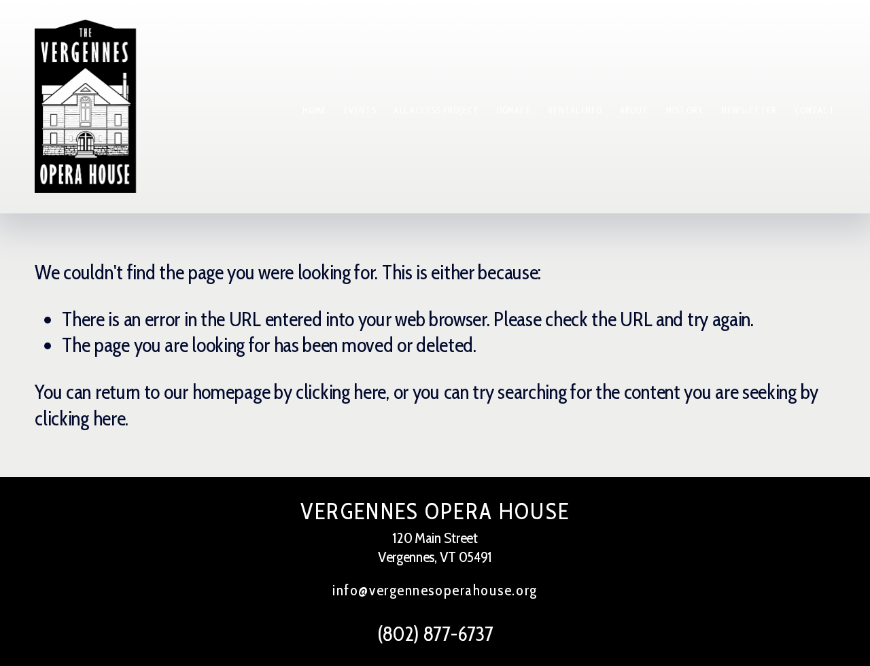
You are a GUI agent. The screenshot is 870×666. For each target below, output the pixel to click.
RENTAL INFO (575, 110)
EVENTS (360, 110)
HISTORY (684, 110)
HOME (314, 110)
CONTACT (815, 110)
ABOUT (634, 110)
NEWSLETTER (749, 110)
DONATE (514, 110)
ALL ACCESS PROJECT (436, 110)
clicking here (341, 391)
